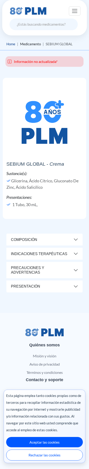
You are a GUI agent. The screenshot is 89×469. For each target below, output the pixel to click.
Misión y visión (44, 356)
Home (10, 44)
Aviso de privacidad (44, 364)
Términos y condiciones (44, 372)
